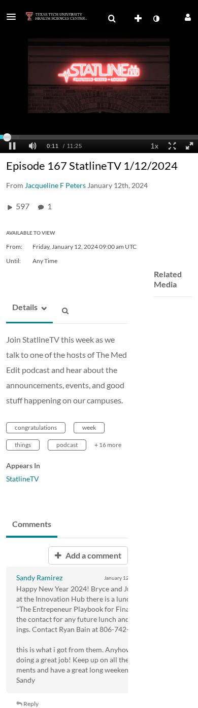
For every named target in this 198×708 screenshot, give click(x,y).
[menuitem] (111, 19)
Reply (30, 703)
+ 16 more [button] (107, 445)
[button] (14, 17)
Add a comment (92, 555)
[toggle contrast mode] (156, 19)
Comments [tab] (31, 524)
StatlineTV (22, 478)
